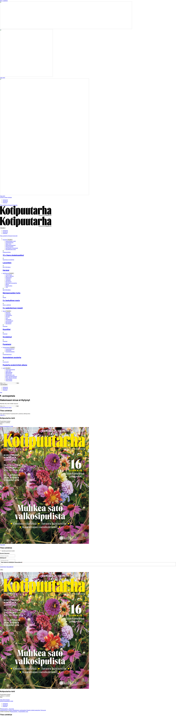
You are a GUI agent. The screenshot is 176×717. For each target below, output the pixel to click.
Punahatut (7, 344)
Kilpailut (28, 710)
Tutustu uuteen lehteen (6, 197)
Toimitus (10, 710)
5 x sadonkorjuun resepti (13, 308)
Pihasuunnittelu (7, 252)
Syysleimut (7, 337)
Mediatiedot (16, 710)
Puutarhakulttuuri (7, 354)
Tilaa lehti (2, 77)
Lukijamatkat (22, 710)
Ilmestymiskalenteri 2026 (6, 426)
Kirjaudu (7, 699)
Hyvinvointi (6, 362)
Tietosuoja (43, 710)
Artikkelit (2, 407)
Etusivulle (14, 205)
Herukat (6, 270)
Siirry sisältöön (4, 0)
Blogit (6, 407)
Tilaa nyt (2, 415)
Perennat (5, 326)
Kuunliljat (6, 329)
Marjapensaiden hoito (11, 293)
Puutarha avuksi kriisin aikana (15, 365)
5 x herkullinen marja (11, 300)
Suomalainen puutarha (12, 357)
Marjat (4, 297)
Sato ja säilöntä (7, 305)
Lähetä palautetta (35, 710)
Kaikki (10, 407)
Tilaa (1, 569)
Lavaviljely (7, 263)
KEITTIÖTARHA (7, 267)
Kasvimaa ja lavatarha (8, 259)
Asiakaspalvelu (4, 710)
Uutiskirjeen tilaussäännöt (6, 566)
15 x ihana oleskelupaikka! (13, 255)
